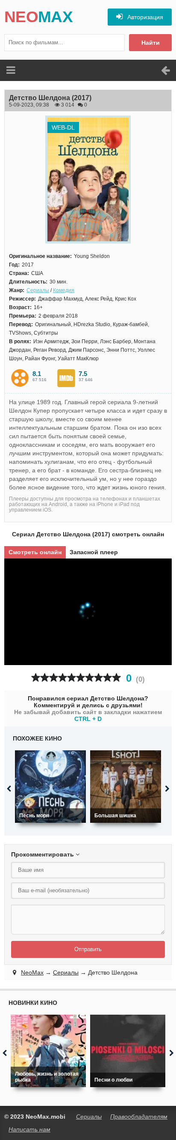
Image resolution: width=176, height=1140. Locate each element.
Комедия (63, 290)
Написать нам (29, 1129)
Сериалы (37, 290)
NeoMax (32, 972)
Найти (150, 42)
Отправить (88, 949)
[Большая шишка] (125, 786)
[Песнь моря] (50, 786)
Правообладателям (138, 1116)
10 (116, 677)
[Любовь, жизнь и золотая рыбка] (48, 1051)
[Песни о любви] (127, 1051)
